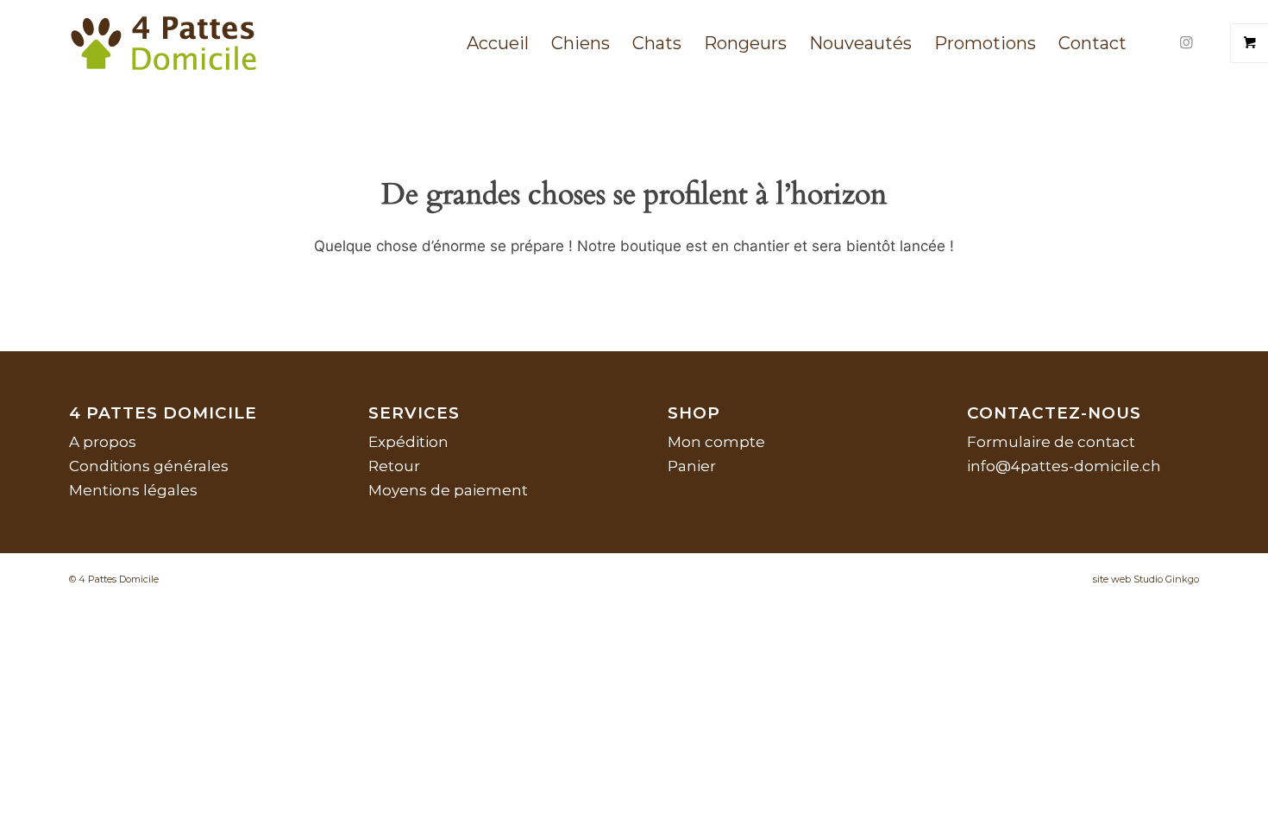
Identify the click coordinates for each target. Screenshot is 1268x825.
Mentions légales (133, 490)
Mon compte (716, 441)
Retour (394, 466)
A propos (102, 441)
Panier (692, 466)
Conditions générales (149, 466)
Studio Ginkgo (1166, 579)
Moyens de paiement (448, 490)
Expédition (408, 441)
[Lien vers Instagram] (1186, 42)
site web (1112, 579)
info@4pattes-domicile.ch (1064, 466)
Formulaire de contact (1051, 441)
